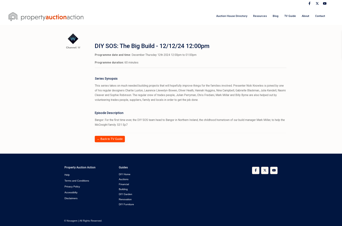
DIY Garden (125, 194)
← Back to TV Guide (110, 138)
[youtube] (324, 3)
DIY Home (124, 174)
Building (123, 189)
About (305, 16)
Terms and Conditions (76, 180)
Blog (275, 16)
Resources (260, 16)
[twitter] (316, 3)
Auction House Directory (231, 16)
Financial (124, 184)
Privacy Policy (72, 186)
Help (67, 174)
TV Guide (290, 16)
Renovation (125, 199)
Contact (320, 16)
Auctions (123, 179)
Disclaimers (70, 198)
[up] (335, 219)
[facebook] (309, 3)
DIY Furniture (126, 204)
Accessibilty (70, 192)
